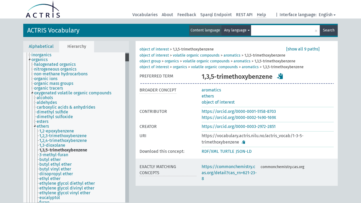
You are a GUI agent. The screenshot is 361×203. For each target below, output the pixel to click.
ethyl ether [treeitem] (50, 178)
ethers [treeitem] (43, 126)
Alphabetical (41, 46)
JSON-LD (244, 151)
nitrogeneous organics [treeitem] (55, 69)
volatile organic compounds (196, 55)
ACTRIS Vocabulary (53, 30)
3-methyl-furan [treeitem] (53, 155)
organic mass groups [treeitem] (53, 83)
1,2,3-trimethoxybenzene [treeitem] (63, 135)
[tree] (76, 127)
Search (329, 30)
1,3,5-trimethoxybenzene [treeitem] (63, 150)
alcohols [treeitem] (45, 97)
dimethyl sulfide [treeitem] (52, 112)
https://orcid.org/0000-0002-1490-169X (239, 117)
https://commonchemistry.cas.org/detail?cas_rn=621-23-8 (229, 172)
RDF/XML (210, 151)
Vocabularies (145, 14)
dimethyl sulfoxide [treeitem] (55, 116)
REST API (244, 14)
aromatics (232, 55)
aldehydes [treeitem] (47, 102)
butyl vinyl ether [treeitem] (55, 169)
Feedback (186, 14)
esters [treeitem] (42, 121)
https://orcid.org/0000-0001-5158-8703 (239, 111)
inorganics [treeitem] (41, 55)
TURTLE (227, 151)
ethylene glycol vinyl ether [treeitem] (64, 193)
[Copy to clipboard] (280, 76)
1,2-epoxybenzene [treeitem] (56, 131)
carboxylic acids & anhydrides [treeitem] (66, 107)
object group (150, 61)
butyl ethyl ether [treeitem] (55, 164)
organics (172, 61)
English (325, 14)
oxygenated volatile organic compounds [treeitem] (72, 93)
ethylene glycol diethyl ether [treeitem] (67, 183)
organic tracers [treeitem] (48, 88)
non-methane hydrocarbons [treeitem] (60, 74)
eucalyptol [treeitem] (49, 197)
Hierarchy (76, 46)
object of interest (154, 49)
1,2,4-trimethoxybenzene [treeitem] (63, 140)
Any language (236, 30)
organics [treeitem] (39, 59)
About (167, 14)
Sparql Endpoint (216, 14)
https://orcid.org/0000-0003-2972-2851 (239, 126)
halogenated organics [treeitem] (55, 64)
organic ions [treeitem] (45, 78)
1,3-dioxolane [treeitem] (52, 145)
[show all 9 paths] (303, 49)
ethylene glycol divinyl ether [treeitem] (66, 188)
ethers (208, 96)
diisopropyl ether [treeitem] (56, 174)
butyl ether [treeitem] (50, 159)
